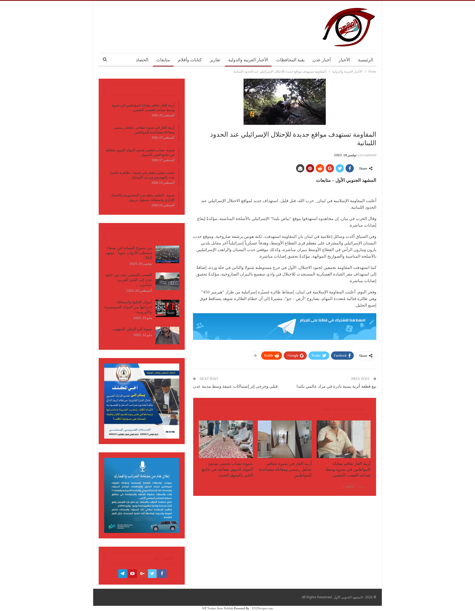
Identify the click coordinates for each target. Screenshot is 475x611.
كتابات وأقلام (190, 59)
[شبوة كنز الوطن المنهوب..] (167, 335)
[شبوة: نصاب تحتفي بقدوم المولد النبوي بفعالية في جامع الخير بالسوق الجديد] (226, 439)
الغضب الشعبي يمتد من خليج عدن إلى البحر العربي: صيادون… (129, 280)
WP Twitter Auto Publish (217, 608)
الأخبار (344, 59)
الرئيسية (365, 59)
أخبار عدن (322, 59)
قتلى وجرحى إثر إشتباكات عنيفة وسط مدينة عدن (235, 386)
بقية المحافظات (290, 59)
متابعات (163, 59)
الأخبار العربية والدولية (248, 59)
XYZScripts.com (262, 608)
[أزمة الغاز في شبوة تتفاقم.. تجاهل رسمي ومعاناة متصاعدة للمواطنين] (285, 439)
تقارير (215, 59)
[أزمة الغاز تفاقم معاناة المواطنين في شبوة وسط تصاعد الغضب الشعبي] (344, 439)
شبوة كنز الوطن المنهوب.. (131, 329)
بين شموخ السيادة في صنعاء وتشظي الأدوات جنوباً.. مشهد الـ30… (129, 253)
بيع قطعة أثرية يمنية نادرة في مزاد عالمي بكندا (336, 386)
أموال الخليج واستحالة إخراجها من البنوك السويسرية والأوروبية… (128, 307)
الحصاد (142, 59)
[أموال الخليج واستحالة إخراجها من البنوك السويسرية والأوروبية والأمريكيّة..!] (167, 308)
